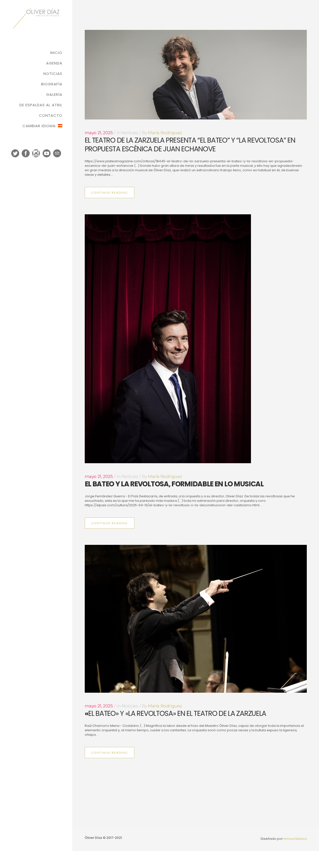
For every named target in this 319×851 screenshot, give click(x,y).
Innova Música (295, 838)
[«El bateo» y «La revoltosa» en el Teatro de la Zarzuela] (196, 619)
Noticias (130, 132)
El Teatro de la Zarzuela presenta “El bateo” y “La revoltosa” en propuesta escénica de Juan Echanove (190, 144)
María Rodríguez (165, 132)
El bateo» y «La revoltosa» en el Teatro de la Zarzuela (175, 713)
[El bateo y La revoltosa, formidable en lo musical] (196, 338)
